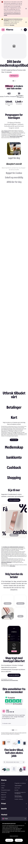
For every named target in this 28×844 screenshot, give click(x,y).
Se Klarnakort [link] (14, 439)
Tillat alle (19, 840)
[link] (8, 601)
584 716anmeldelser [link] (17, 704)
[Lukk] (25, 823)
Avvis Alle (9, 840)
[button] (26, 8)
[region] (14, 832)
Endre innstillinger (14, 836)
